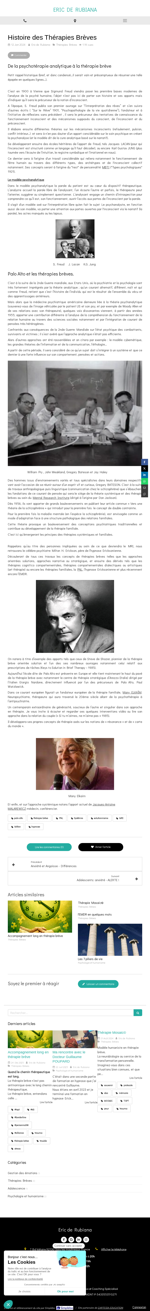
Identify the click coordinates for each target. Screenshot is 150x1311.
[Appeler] (25, 20)
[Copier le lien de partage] (144, 494)
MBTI (105, 167)
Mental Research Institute (51, 498)
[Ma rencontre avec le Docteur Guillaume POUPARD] (75, 1039)
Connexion (139, 1307)
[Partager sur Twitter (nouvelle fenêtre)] (144, 468)
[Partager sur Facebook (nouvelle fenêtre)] (144, 462)
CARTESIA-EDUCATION (110, 1307)
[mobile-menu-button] (125, 20)
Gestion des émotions (22, 1173)
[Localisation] (75, 20)
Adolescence (16, 1188)
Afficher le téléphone (113, 1249)
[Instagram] (86, 1240)
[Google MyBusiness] (71, 1240)
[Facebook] (64, 1240)
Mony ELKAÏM (132, 692)
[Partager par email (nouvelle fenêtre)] (144, 488)
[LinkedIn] (79, 1240)
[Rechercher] (138, 1012)
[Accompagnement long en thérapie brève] (40, 917)
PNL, (80, 569)
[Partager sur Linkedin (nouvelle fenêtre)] (144, 475)
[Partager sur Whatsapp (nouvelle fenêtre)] (144, 481)
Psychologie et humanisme (26, 1196)
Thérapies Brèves (20, 1180)
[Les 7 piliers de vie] (110, 940)
